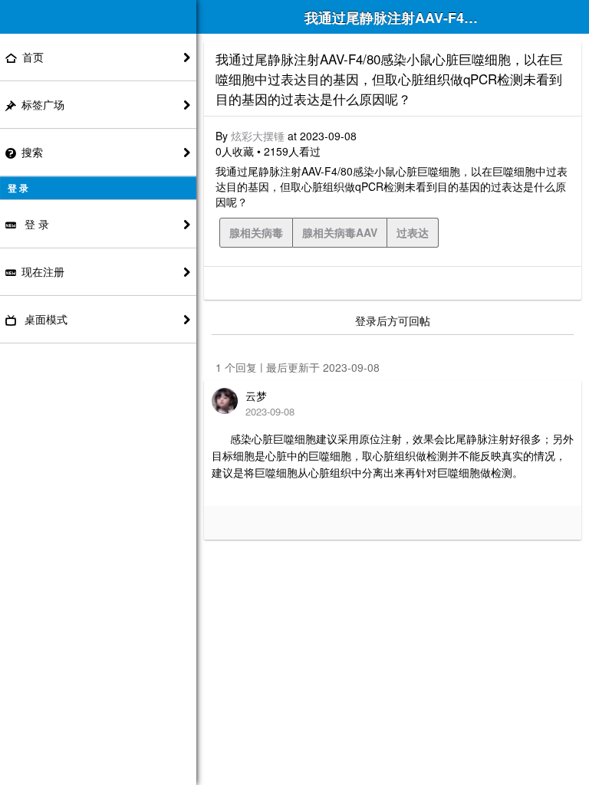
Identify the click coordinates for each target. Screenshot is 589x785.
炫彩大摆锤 (258, 135)
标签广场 (42, 104)
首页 (33, 56)
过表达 (413, 232)
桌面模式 (44, 319)
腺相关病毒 (256, 232)
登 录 (35, 224)
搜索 (32, 151)
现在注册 (42, 271)
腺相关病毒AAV (339, 232)
